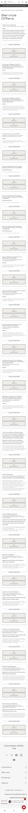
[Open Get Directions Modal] (22, 2)
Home (9, 10)
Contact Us (14, 51)
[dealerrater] (11, 755)
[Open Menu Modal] (2, 2)
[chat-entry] (24, 807)
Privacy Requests (16, 794)
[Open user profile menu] (26, 2)
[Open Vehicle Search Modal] (4, 810)
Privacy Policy (8, 794)
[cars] (7, 755)
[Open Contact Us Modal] (19, 2)
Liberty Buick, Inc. (19, 790)
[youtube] (14, 760)
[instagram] (21, 755)
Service (13, 10)
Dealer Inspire (4, 803)
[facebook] (16, 755)
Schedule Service (14, 56)
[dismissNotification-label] (25, 799)
